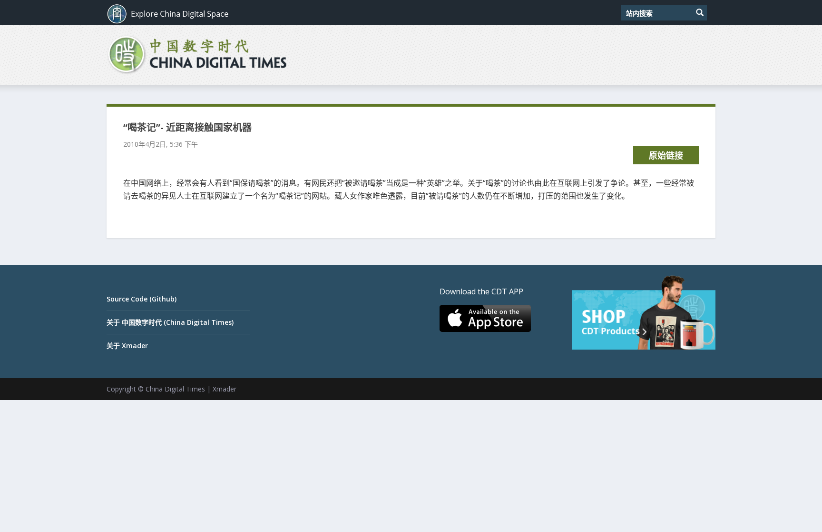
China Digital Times (175, 388)
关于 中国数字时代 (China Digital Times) (170, 322)
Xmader (224, 388)
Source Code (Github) (141, 298)
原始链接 (666, 155)
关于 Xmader (127, 345)
